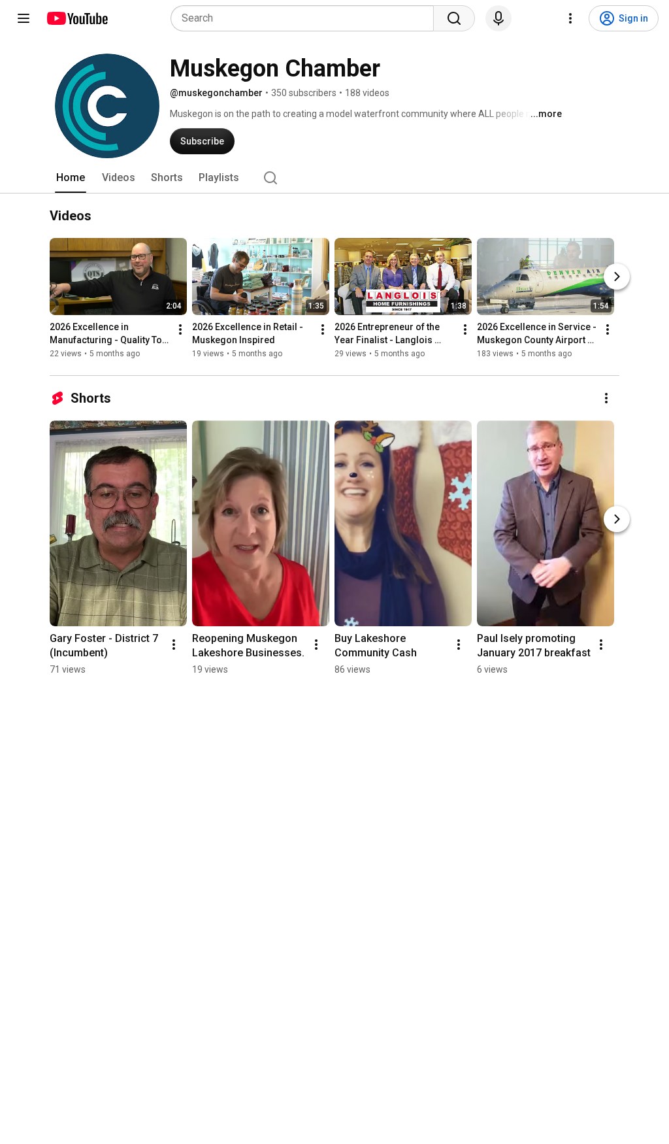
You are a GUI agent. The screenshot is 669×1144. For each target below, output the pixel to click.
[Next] (617, 276)
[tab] (70, 177)
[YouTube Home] (77, 18)
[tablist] (334, 177)
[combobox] (306, 18)
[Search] (454, 18)
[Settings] (570, 18)
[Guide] (23, 18)
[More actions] (180, 329)
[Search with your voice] (498, 18)
